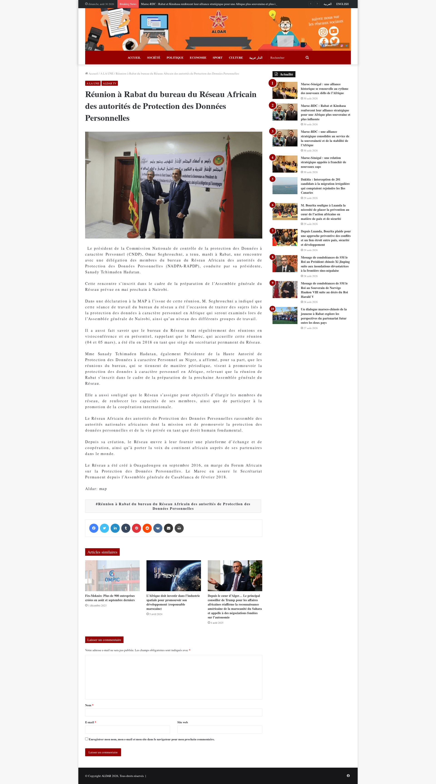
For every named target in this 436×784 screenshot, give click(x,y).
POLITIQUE (175, 57)
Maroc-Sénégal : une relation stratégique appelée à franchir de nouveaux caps (323, 162)
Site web (182, 722)
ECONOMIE (198, 57)
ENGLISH (342, 4)
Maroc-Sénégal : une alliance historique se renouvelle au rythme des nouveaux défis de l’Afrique (324, 88)
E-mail (90, 722)
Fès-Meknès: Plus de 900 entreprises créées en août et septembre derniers (110, 597)
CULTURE (236, 57)
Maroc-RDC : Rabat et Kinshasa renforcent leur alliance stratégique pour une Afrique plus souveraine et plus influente (213, 4)
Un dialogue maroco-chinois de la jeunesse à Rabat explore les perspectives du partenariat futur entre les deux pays (324, 316)
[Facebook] (93, 528)
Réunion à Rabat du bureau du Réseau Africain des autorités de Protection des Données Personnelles (174, 506)
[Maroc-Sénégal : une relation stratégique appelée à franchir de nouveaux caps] (284, 164)
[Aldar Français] (218, 29)
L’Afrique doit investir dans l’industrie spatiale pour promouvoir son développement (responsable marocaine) (173, 602)
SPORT (218, 57)
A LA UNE (107, 73)
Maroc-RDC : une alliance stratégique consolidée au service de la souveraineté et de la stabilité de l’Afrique (325, 138)
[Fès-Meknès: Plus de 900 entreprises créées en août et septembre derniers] (112, 575)
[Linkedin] (115, 528)
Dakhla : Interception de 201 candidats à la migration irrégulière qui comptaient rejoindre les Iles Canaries (325, 186)
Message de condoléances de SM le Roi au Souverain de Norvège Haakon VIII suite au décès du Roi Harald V (324, 290)
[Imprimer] (179, 528)
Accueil (93, 73)
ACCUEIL (134, 57)
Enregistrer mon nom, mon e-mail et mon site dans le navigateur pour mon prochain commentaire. (152, 739)
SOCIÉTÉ (153, 57)
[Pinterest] (136, 528)
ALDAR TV (109, 83)
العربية (328, 4)
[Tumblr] (125, 528)
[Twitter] (104, 528)
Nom (89, 705)
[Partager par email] (168, 528)
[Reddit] (147, 528)
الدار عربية (256, 57)
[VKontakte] (157, 528)
